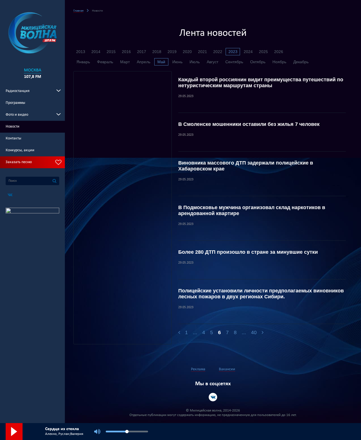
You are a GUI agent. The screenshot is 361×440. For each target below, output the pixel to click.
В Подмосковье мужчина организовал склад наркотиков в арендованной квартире (251, 210)
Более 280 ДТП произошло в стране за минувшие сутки (248, 252)
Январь (83, 62)
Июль (195, 62)
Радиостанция (18, 91)
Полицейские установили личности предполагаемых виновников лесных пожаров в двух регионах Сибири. (261, 293)
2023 (232, 51)
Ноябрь (279, 62)
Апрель (143, 62)
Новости (12, 126)
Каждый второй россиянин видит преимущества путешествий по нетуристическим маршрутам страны (260, 82)
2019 (172, 51)
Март (125, 62)
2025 (263, 51)
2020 (187, 51)
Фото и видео (17, 115)
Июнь (177, 62)
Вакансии (227, 369)
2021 (202, 51)
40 (254, 332)
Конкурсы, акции (20, 150)
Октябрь (257, 62)
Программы (15, 103)
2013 (80, 51)
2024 (248, 51)
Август (212, 62)
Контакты (13, 138)
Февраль (105, 62)
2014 (95, 51)
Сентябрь (234, 62)
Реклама (198, 369)
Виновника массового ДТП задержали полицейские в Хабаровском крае (245, 166)
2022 (217, 51)
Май (161, 62)
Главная (78, 10)
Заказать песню (19, 162)
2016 (126, 51)
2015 (111, 51)
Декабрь (301, 62)
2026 (278, 51)
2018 (156, 51)
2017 (141, 51)
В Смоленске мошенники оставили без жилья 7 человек (249, 124)
